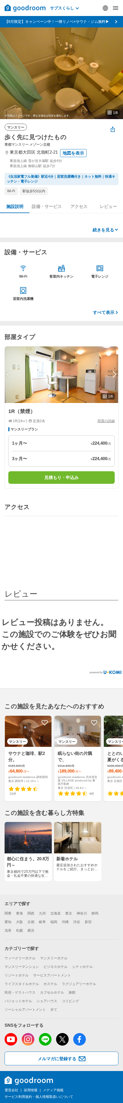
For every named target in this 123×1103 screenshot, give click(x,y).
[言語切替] (105, 8)
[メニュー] (116, 8)
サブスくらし (62, 8)
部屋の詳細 (106, 421)
